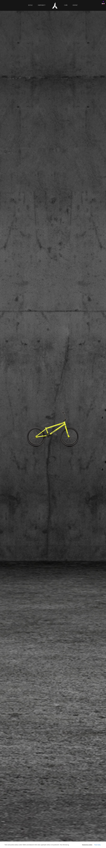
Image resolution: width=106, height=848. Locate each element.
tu (68, 844)
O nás (65, 5)
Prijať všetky (97, 845)
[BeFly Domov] (54, 5)
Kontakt (75, 5)
